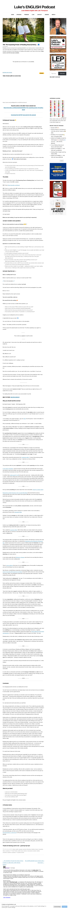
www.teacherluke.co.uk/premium (10, 832)
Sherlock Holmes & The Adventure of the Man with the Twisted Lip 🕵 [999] (58, 131)
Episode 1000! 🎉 (55, 127)
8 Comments (5, 46)
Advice (14, 849)
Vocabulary (7, 850)
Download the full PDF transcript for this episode (23, 115)
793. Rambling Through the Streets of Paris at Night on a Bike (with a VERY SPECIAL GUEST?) (13, 862)
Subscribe (62, 73)
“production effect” (25, 457)
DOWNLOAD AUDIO (7, 72)
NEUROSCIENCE (15, 397)
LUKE (33, 14)
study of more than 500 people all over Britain (12, 571)
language (20, 849)
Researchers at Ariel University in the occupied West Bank (15, 492)
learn (22, 850)
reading (38, 850)
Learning (24, 849)
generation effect (18, 512)
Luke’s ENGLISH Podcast (34, 7)
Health (17, 849)
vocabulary (13, 852)
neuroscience (30, 850)
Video (4, 850)
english (19, 850)
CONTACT (39, 14)
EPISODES (19, 14)
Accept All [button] (65, 906)
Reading (33, 849)
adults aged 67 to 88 (14, 475)
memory (25, 850)
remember (5, 852)
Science (36, 849)
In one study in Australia (8, 468)
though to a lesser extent (38, 489)
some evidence (9, 565)
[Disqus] (23, 882)
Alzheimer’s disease (20, 557)
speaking (9, 852)
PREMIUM (26, 14)
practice (34, 850)
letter (25, 418)
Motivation (29, 849)
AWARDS (47, 14)
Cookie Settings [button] (57, 906)
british (16, 850)
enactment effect (13, 529)
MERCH (53, 14)
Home (12, 14)
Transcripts (41, 849)
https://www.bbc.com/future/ (14, 185)
